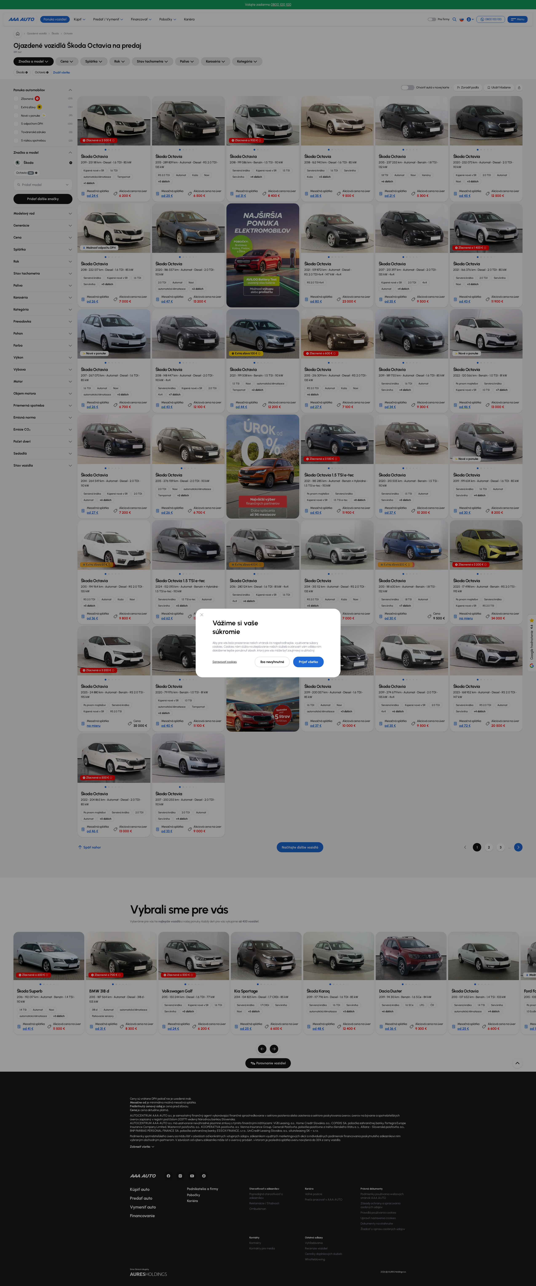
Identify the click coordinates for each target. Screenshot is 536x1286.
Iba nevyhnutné (272, 662)
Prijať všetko (308, 662)
